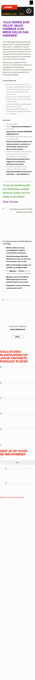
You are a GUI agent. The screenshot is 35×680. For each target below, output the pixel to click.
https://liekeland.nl (23, 174)
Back (17, 337)
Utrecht (21, 271)
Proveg (8, 244)
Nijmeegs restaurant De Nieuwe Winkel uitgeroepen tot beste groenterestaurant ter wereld (17, 279)
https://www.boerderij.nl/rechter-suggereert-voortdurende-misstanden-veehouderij (18, 161)
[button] (31, 3)
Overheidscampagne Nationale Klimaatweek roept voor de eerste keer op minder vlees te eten (18, 258)
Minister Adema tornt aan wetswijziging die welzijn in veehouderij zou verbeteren (16, 250)
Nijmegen (13, 271)
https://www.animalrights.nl (21, 127)
